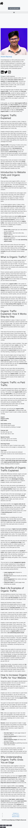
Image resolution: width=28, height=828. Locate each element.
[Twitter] (5, 72)
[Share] (7, 825)
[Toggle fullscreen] (4, 825)
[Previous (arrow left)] (1, 827)
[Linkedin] (2, 72)
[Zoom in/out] (1, 825)
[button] (14, 12)
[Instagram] (9, 72)
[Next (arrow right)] (4, 827)
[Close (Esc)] (10, 825)
